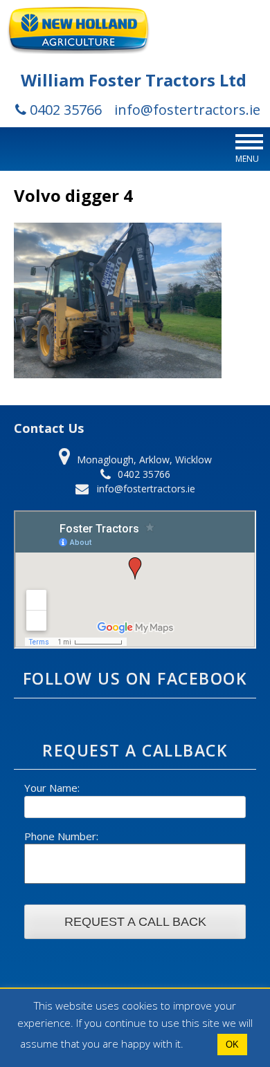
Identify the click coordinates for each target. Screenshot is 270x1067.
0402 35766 (64, 109)
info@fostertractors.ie (187, 109)
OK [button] (232, 1044)
